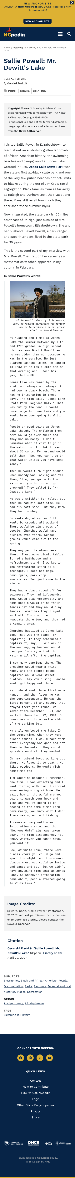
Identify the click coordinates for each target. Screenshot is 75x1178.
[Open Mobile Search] (68, 34)
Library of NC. (52, 953)
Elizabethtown (34, 1003)
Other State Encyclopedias (35, 1105)
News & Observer (30, 131)
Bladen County (14, 1003)
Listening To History (24, 47)
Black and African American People (44, 980)
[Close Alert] (72, 2)
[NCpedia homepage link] (14, 32)
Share (25, 90)
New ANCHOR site (37, 21)
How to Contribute (36, 1086)
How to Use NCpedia (35, 1093)
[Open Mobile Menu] (60, 34)
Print (12, 90)
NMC (48, 1161)
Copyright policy (47, 1157)
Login (35, 1099)
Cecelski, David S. (17, 83)
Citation (39, 90)
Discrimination (14, 986)
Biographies (12, 980)
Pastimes (40, 986)
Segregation (34, 991)
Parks (29, 986)
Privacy (36, 1111)
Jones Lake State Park (46, 167)
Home (7, 47)
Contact (35, 1080)
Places (21, 991)
